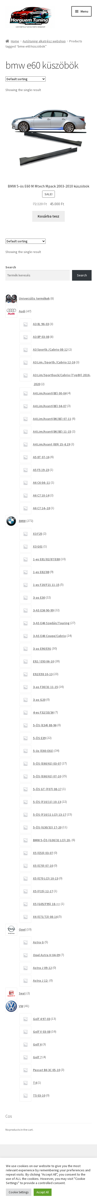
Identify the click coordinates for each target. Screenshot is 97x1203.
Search (10, 267)
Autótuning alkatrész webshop (44, 41)
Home (15, 41)
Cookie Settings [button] (18, 1192)
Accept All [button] (42, 1192)
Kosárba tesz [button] (48, 216)
